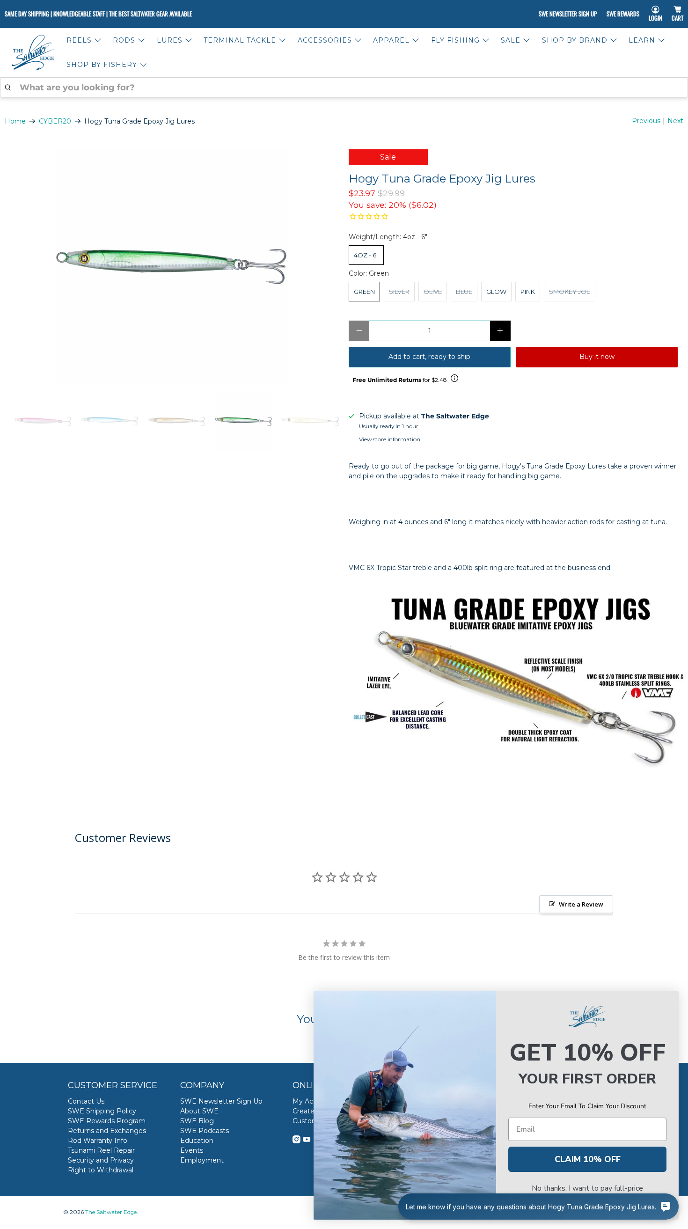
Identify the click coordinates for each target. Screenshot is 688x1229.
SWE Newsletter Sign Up (568, 13)
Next (675, 121)
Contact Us (86, 1101)
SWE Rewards (623, 13)
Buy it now (597, 356)
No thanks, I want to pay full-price (587, 1188)
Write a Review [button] (581, 904)
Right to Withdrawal (100, 1170)
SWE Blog (197, 1121)
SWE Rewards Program (107, 1121)
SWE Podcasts (204, 1131)
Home (15, 121)
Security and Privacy (101, 1160)
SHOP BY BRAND (574, 40)
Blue (464, 291)
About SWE (199, 1111)
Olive (433, 291)
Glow (496, 291)
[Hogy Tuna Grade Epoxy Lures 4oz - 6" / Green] (172, 266)
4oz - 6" (366, 255)
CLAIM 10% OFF (588, 1159)
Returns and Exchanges (107, 1131)
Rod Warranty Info (97, 1140)
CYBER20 (55, 121)
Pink (527, 291)
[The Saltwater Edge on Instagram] (296, 1141)
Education (196, 1140)
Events (191, 1150)
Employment (202, 1160)
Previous (646, 121)
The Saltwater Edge (111, 1212)
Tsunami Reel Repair (101, 1150)
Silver (399, 291)
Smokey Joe (569, 291)
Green (364, 291)
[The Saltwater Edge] (33, 53)
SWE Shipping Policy (102, 1111)
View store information (389, 439)
